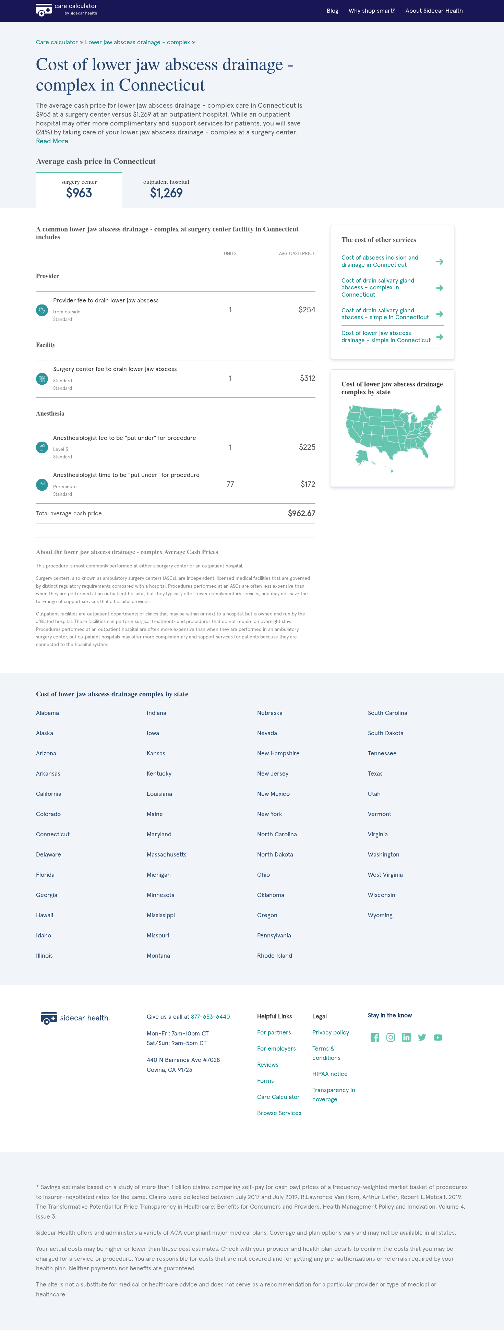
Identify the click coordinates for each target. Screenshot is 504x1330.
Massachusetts (167, 855)
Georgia (46, 895)
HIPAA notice (330, 1074)
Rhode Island (274, 956)
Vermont (379, 814)
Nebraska (270, 713)
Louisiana (159, 794)
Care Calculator (278, 1097)
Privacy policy (330, 1033)
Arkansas (48, 774)
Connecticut (53, 834)
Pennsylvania (274, 936)
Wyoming (380, 915)
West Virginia (385, 875)
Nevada (267, 733)
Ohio (263, 875)
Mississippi (161, 915)
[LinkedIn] (406, 1040)
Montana (158, 956)
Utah (374, 794)
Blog (332, 11)
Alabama (47, 713)
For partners (274, 1033)
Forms (265, 1081)
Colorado (48, 814)
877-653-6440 (210, 1017)
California (48, 794)
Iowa (153, 733)
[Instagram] (391, 1040)
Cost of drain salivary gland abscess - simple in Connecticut (385, 314)
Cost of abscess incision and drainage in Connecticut (379, 261)
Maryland (159, 834)
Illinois (44, 956)
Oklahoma (270, 895)
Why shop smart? (372, 11)
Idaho (43, 936)
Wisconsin (381, 895)
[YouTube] (438, 1040)
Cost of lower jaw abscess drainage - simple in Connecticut (386, 337)
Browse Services (279, 1113)
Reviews (267, 1065)
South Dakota (386, 733)
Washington (383, 855)
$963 (79, 188)
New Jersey (272, 774)
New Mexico (273, 794)
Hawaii (44, 915)
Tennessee (382, 754)
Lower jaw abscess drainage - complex (137, 42)
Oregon (267, 915)
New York (269, 814)
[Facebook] (375, 1040)
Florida (45, 875)
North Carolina (277, 834)
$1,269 (166, 188)
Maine (155, 814)
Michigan (159, 875)
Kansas (156, 754)
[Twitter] (422, 1040)
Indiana (156, 713)
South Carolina (387, 713)
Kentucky (159, 774)
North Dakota (275, 855)
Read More (52, 141)
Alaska (44, 733)
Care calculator (57, 42)
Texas (375, 774)
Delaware (48, 855)
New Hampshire (278, 754)
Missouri (158, 936)
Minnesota (161, 895)
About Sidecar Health (434, 11)
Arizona (46, 754)
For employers (276, 1049)
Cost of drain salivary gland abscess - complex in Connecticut (377, 288)
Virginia (378, 834)
